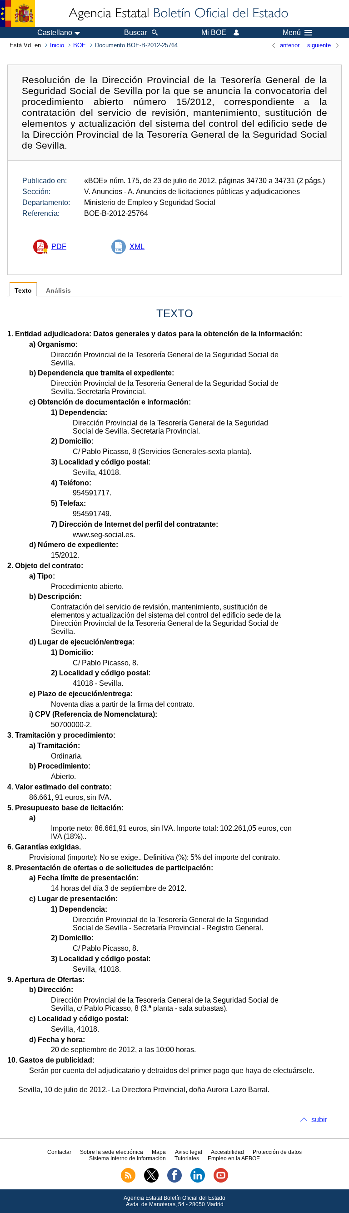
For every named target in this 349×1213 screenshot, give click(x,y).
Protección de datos (277, 1152)
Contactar (59, 1152)
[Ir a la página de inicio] (177, 13)
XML (137, 246)
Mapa (159, 1152)
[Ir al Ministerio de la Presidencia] (17, 13)
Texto (23, 290)
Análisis (58, 290)
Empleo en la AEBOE (234, 1158)
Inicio (57, 45)
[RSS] (128, 1181)
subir (319, 1119)
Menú (292, 32)
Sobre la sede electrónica (111, 1152)
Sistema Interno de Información (127, 1158)
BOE (79, 45)
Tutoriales (186, 1158)
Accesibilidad (227, 1152)
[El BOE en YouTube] (221, 1181)
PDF (58, 246)
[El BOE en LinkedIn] (197, 1181)
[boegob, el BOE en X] (151, 1181)
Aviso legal (188, 1152)
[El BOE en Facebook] (174, 1181)
